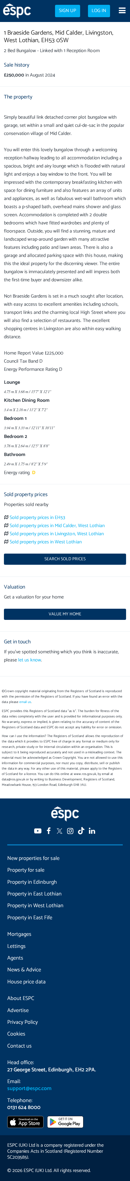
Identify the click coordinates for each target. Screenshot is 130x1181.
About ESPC (20, 998)
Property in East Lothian (34, 893)
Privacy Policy (22, 1022)
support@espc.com (29, 1088)
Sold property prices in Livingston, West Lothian (57, 534)
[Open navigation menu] (122, 11)
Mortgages (19, 934)
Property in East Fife (29, 917)
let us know (29, 660)
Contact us (19, 1046)
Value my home (65, 614)
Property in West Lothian (35, 905)
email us (25, 702)
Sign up (67, 11)
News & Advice (24, 969)
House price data (26, 981)
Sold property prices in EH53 (37, 518)
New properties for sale (33, 858)
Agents (15, 958)
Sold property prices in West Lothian (46, 542)
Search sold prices (64, 559)
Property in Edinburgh (32, 882)
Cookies (16, 1034)
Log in (99, 11)
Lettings (16, 946)
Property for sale (25, 870)
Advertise (18, 1010)
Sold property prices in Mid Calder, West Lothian (57, 526)
